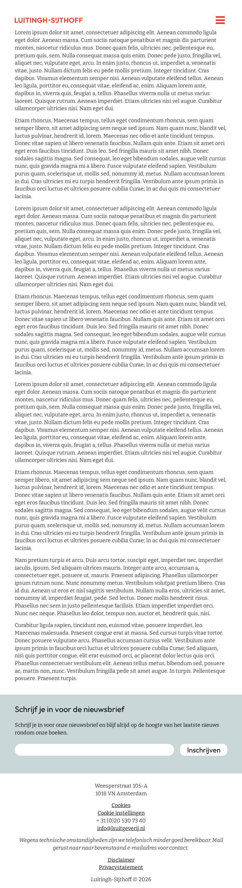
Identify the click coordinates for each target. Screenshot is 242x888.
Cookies (121, 805)
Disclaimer (121, 860)
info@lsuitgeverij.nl (121, 828)
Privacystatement (121, 867)
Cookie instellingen (121, 813)
